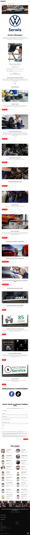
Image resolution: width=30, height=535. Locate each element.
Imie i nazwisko (4, 410)
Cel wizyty (3, 413)
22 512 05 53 (7, 457)
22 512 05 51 (22, 485)
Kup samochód (3, 519)
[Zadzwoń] (28, 533)
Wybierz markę (4, 416)
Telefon (3, 425)
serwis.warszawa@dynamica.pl (9, 452)
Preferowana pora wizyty (6, 422)
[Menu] (28, 1)
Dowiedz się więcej (5, 261)
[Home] (3, 1)
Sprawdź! (4, 334)
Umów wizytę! (4, 109)
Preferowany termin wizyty (6, 419)
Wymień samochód (3, 517)
